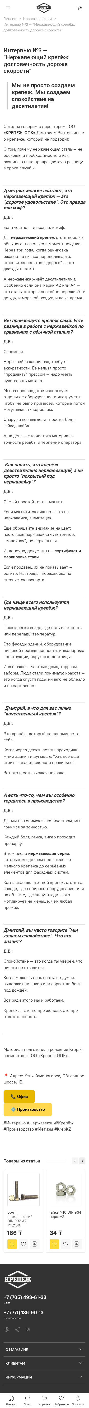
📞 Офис (19, 1096)
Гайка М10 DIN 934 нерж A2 (65, 1214)
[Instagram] (27, 1329)
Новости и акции (37, 18)
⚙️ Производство (28, 1109)
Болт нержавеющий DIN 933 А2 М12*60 (20, 1218)
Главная (10, 18)
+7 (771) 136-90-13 (23, 1312)
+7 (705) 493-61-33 (25, 1297)
